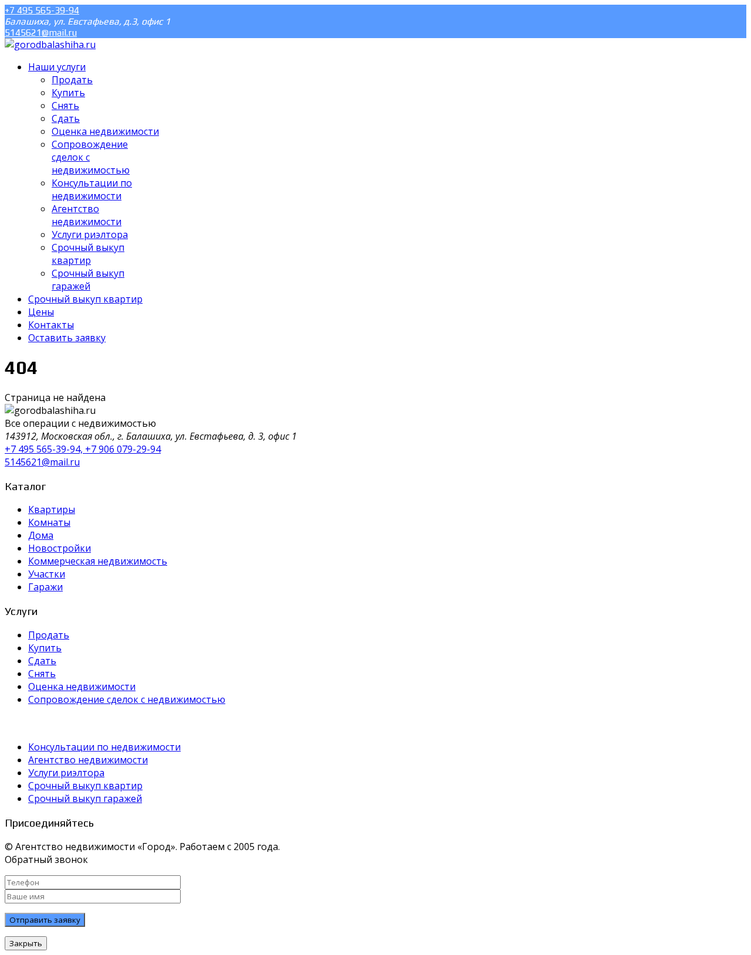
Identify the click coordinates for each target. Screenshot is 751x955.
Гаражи (45, 586)
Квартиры (51, 509)
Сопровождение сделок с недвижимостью (126, 699)
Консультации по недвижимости (104, 746)
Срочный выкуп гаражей (85, 798)
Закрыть (25, 943)
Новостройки (59, 548)
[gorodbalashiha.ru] (50, 44)
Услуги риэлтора (66, 772)
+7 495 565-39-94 (42, 10)
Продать (48, 634)
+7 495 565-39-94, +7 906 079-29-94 (83, 449)
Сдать (42, 660)
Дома (40, 535)
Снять (42, 673)
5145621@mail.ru (41, 32)
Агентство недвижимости (88, 759)
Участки (46, 573)
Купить (45, 647)
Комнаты (49, 522)
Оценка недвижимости (82, 686)
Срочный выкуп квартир (85, 785)
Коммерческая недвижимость (97, 561)
